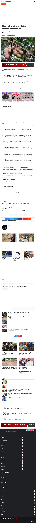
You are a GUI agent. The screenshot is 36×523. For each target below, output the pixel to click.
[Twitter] (5, 35)
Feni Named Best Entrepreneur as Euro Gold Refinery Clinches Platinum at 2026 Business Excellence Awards (26, 370)
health (2, 446)
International (3, 497)
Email (3, 282)
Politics (2, 463)
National (2, 491)
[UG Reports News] (6, 1)
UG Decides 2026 (4, 440)
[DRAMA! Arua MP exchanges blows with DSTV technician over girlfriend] (4, 395)
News (2, 448)
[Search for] (34, 2)
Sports (2, 509)
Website (20, 282)
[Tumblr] (10, 35)
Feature (2, 451)
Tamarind (24, 215)
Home (1, 485)
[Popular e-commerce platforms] (29, 254)
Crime (2, 454)
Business (2, 503)
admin (9, 225)
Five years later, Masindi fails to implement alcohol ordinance (18, 312)
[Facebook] (3, 35)
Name (3, 279)
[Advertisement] (18, 12)
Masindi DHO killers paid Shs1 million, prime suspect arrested (18, 397)
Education (2, 445)
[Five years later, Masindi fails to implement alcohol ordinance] (4, 314)
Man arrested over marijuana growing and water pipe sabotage (19, 320)
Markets (2, 469)
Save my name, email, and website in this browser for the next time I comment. (15, 286)
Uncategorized (3, 512)
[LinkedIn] (8, 35)
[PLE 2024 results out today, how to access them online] (4, 382)
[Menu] (1, 2)
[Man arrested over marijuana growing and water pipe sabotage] (4, 322)
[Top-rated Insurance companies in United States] (18, 254)
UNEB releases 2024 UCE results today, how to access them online (19, 385)
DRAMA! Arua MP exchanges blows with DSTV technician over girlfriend (20, 393)
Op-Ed (2, 449)
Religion (2, 457)
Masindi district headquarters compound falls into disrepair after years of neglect (9, 368)
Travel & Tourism (3, 506)
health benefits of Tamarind (15, 215)
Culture (2, 460)
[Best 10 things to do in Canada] (7, 254)
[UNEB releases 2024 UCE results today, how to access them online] (4, 386)
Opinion (2, 500)
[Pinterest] (12, 35)
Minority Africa (3, 443)
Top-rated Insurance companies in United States (16, 258)
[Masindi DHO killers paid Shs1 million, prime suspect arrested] (4, 399)
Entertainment (3, 466)
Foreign (2, 442)
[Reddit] (14, 35)
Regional (2, 437)
